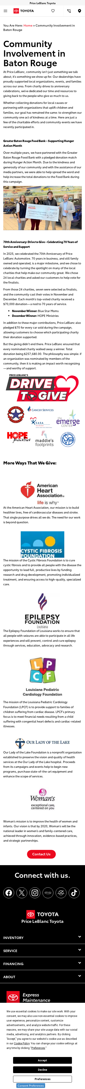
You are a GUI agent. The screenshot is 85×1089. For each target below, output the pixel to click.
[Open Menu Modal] (5, 10)
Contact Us (41, 853)
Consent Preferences (31, 1085)
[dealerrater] (61, 892)
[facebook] (8, 892)
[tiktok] (74, 892)
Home (28, 25)
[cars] (47, 892)
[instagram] (34, 892)
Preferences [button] (38, 1048)
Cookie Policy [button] (21, 1043)
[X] (21, 892)
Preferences (43, 1079)
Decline (42, 1069)
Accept (42, 1060)
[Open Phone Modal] (69, 10)
